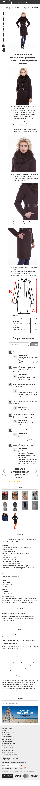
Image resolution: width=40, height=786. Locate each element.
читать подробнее (15, 576)
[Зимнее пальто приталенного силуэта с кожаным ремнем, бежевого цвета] (15, 495)
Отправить (35, 344)
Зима (3, 703)
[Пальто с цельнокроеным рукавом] (23, 30)
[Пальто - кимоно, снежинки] (15, 506)
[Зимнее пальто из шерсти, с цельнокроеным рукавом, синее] (5, 517)
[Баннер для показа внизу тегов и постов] (20, 714)
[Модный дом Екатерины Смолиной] (9, 2)
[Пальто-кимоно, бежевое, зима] (5, 506)
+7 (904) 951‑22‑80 (30, 8)
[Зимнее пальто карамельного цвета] (25, 495)
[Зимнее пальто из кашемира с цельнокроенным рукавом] (35, 495)
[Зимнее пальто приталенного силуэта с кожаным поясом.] (15, 521)
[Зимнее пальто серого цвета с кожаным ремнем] (5, 495)
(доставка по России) (8, 753)
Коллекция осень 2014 (13, 703)
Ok (21, 765)
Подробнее (31, 616)
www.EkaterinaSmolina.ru (9, 755)
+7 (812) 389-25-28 (11, 8)
